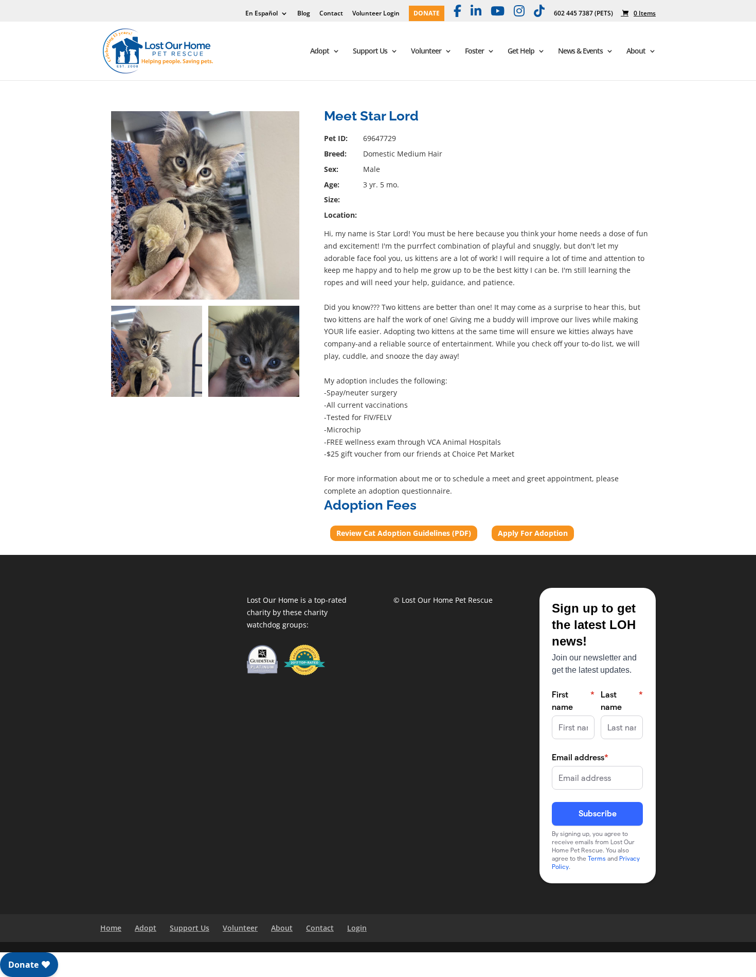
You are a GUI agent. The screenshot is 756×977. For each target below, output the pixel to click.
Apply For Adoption (533, 533)
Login (357, 928)
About (635, 51)
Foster (474, 51)
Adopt (319, 51)
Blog (303, 14)
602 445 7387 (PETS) (583, 14)
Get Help (521, 51)
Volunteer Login (376, 14)
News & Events (580, 51)
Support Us (370, 51)
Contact (331, 14)
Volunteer (426, 51)
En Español (261, 14)
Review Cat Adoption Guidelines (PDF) (403, 533)
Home (110, 928)
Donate (426, 14)
